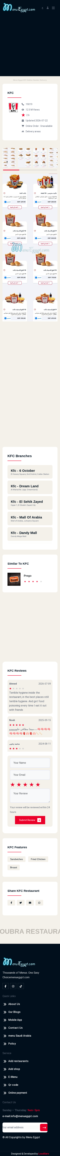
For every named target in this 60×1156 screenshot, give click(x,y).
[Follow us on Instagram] (13, 986)
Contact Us (15, 1027)
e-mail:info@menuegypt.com (20, 1116)
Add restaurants (18, 1061)
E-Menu (13, 1076)
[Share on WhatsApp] (39, 903)
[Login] (47, 7)
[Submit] (44, 1127)
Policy (12, 1043)
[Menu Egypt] (19, 7)
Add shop (14, 1069)
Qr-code (13, 1084)
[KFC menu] (9, 158)
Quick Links (9, 996)
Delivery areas (33, 131)
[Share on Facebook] (11, 903)
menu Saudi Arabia (19, 1035)
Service (6, 1053)
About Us (14, 1004)
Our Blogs (14, 1012)
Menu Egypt (33, 1137)
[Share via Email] (30, 903)
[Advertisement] (30, 46)
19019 (29, 104)
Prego (28, 575)
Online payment (17, 1092)
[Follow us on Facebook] (5, 986)
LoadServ (43, 1153)
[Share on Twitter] (20, 903)
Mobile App (15, 1019)
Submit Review (27, 820)
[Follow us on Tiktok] (21, 986)
